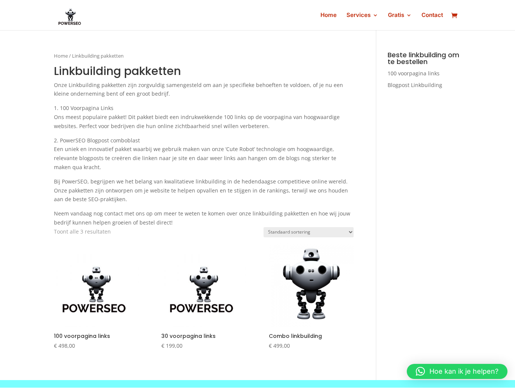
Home (328, 15)
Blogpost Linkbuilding (415, 85)
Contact (432, 15)
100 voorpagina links (414, 73)
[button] (457, 371)
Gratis (396, 15)
